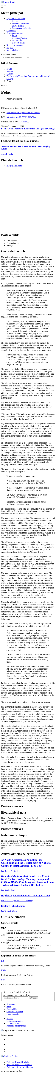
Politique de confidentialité (18, 1062)
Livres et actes (18, 26)
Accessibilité (12, 1009)
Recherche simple (8, 54)
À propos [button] (11, 33)
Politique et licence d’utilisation (20, 1067)
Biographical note (14, 166)
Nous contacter (13, 1014)
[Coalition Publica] (9, 1056)
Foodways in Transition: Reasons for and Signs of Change (28, 129)
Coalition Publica (19, 38)
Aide (9, 1006)
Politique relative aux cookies (19, 1064)
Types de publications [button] (16, 18)
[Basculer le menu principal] (2, 7)
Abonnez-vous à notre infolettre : (17, 995)
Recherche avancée (15, 45)
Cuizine (10, 74)
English (10, 47)
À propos (19, 33)
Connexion (11, 30)
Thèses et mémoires (20, 23)
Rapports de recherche (21, 28)
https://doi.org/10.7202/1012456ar (21, 117)
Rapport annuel (18, 43)
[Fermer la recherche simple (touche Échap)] (5, 5)
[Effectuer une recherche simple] (2, 5)
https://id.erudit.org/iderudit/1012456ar (23, 112)
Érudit (14, 35)
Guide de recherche (15, 1011)
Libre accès (17, 40)
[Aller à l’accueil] (8, 2)
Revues (15, 21)
